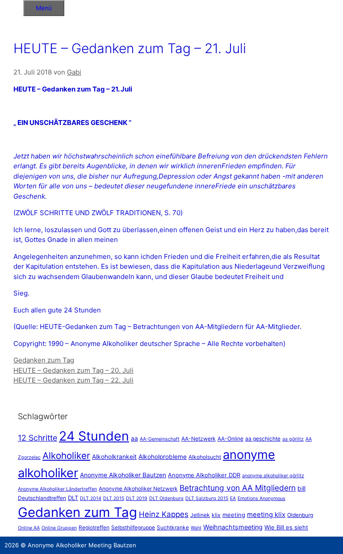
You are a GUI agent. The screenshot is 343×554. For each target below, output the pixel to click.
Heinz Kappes (163, 514)
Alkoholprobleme (162, 456)
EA (233, 498)
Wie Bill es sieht (286, 527)
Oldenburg (300, 515)
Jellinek (200, 515)
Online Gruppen (59, 528)
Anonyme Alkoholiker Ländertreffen (57, 489)
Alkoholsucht (204, 457)
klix (216, 515)
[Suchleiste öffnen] (11, 6)
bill (301, 488)
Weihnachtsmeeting (233, 527)
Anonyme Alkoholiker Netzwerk (138, 488)
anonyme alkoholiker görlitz (273, 476)
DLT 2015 (113, 498)
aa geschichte (262, 438)
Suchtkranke (173, 527)
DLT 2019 (136, 498)
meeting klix (266, 514)
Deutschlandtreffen (42, 498)
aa (134, 438)
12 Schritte (37, 437)
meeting (233, 514)
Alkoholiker (66, 455)
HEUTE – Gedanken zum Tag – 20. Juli (73, 370)
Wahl (196, 528)
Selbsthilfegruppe (133, 527)
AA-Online (230, 438)
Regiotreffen (94, 527)
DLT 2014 (90, 498)
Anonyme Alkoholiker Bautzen (123, 475)
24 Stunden (94, 436)
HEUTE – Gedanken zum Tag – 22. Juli (73, 380)
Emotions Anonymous (261, 498)
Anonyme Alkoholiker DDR (204, 475)
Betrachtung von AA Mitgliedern (238, 487)
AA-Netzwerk (198, 438)
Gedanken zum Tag (43, 360)
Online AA (29, 528)
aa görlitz (293, 439)
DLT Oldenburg (166, 498)
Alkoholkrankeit (114, 456)
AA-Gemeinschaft (160, 439)
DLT (73, 497)
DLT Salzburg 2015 (206, 498)
